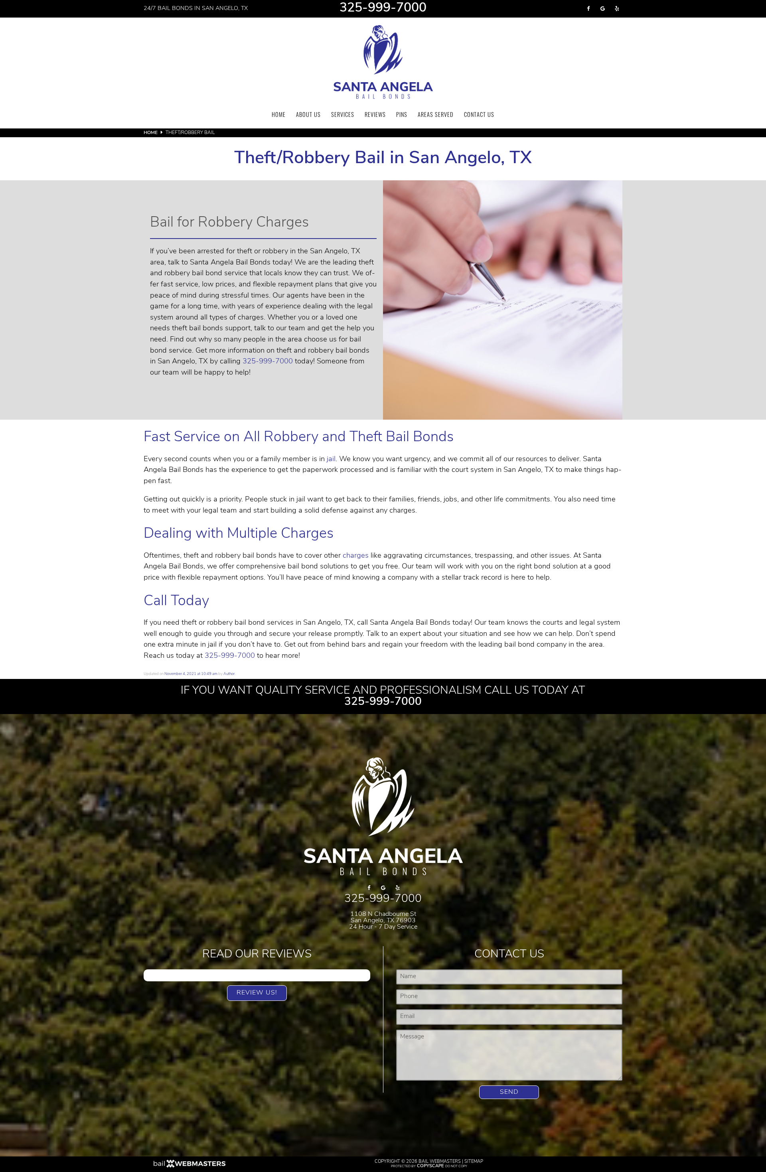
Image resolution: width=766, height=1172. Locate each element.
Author (229, 674)
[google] (602, 9)
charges (356, 556)
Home (279, 115)
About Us (308, 115)
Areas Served (436, 115)
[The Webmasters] (189, 1166)
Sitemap (473, 1162)
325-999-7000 (383, 9)
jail (331, 459)
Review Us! (257, 993)
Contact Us (479, 115)
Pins (401, 115)
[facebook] (588, 9)
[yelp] (616, 9)
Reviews (375, 115)
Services (342, 115)
